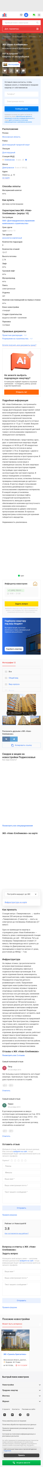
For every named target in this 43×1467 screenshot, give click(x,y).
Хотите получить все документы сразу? (19, 345)
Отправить (21, 1208)
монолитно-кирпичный (12, 238)
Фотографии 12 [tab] (9, 663)
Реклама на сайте (28, 1409)
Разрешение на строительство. (17, 339)
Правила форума (9, 1215)
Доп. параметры (12, 29)
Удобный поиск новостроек (16, 23)
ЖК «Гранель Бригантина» (15, 1354)
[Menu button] (34, 15)
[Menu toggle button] (39, 15)
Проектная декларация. (14, 335)
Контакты (16, 1409)
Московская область (11, 137)
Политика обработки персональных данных (19, 1424)
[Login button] (26, 15)
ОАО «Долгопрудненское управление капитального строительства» (18, 222)
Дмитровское (14, 168)
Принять (21, 1455)
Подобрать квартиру (14, 649)
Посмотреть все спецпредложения (17, 826)
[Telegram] (14, 739)
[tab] (12, 1325)
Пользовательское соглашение (14, 1421)
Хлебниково (9, 160)
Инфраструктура (19, 36)
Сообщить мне (21, 109)
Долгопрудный (8, 152)
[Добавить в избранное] (4, 70)
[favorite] (21, 15)
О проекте (6, 1409)
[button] (38, 696)
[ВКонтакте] (6, 739)
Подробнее (7, 1451)
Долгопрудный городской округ (16, 145)
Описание (6, 36)
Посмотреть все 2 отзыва (13, 1055)
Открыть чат (21, 392)
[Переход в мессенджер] (28, 1414)
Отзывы (33, 36)
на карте (6, 178)
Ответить (6, 1091)
